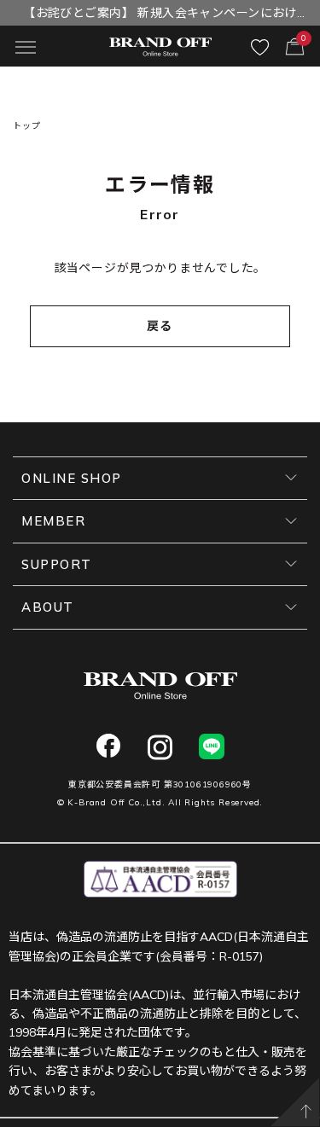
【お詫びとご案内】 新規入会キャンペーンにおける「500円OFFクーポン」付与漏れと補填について (160, 15)
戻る (160, 326)
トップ (26, 125)
